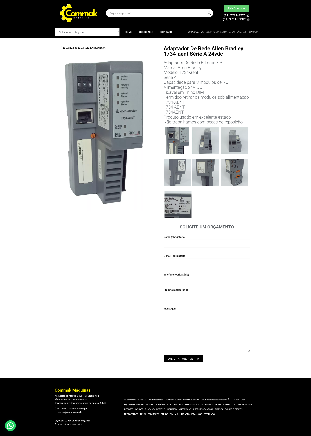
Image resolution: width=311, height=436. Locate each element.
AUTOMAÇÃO (185, 409)
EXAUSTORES (176, 404)
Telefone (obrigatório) (176, 274)
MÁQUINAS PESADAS (242, 404)
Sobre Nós (146, 32)
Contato (166, 32)
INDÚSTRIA (172, 409)
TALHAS (174, 414)
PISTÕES (219, 409)
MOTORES (128, 409)
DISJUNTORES (239, 399)
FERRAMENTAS (192, 404)
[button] (10, 425)
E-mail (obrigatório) (175, 255)
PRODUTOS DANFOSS (203, 409)
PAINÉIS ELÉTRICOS (233, 409)
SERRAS (164, 414)
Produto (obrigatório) (176, 289)
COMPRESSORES (155, 399)
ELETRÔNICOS (162, 404)
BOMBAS (142, 399)
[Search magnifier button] (209, 13)
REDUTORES (153, 414)
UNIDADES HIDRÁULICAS (191, 414)
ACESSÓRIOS (130, 399)
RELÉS (143, 414)
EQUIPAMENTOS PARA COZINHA (138, 404)
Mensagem (170, 308)
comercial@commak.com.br (68, 412)
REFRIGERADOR (131, 414)
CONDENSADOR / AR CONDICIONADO (182, 399)
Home (128, 32)
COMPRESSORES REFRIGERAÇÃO (215, 399)
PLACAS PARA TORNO (155, 409)
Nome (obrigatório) (175, 237)
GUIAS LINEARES (222, 404)
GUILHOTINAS (207, 404)
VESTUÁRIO (209, 414)
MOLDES (139, 409)
